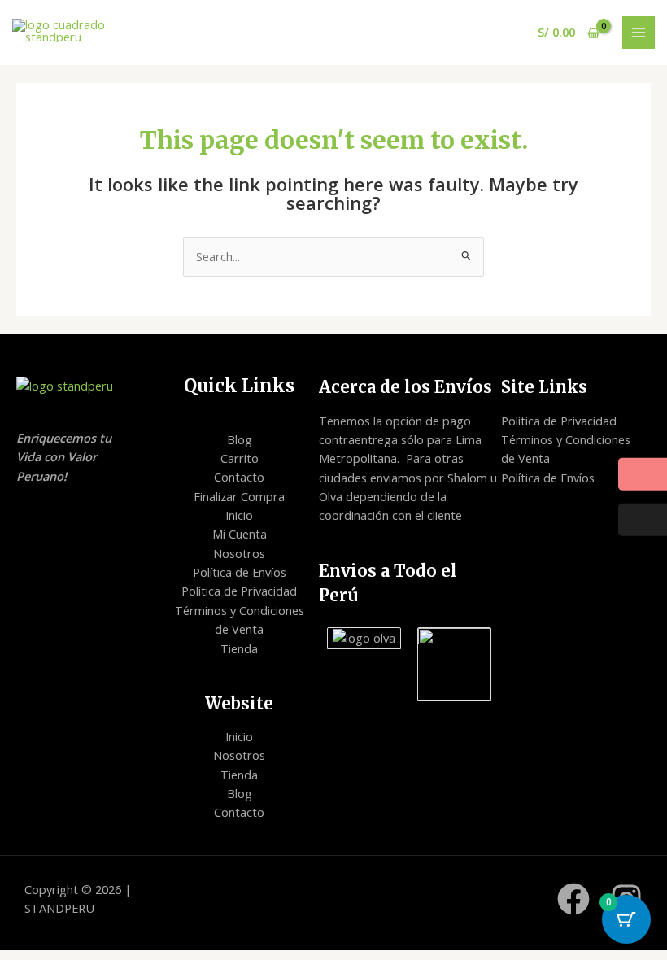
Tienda (239, 648)
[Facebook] (573, 899)
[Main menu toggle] (638, 32)
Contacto (239, 477)
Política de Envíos (239, 572)
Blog (239, 439)
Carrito (239, 458)
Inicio (239, 515)
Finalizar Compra (239, 496)
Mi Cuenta (239, 534)
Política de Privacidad (239, 591)
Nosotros (239, 553)
